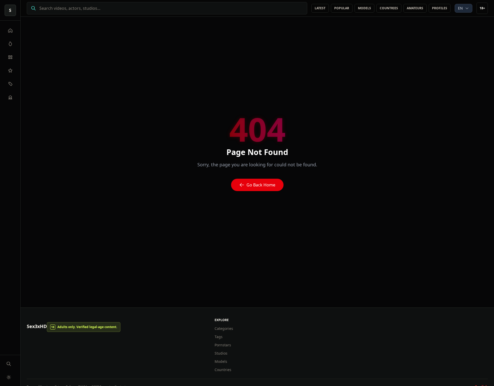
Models (364, 8)
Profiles (439, 8)
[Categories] (10, 57)
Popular (341, 8)
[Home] (10, 30)
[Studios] (10, 97)
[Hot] (10, 43)
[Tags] (10, 84)
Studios (221, 353)
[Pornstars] (10, 70)
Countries (389, 8)
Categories (224, 328)
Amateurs (415, 8)
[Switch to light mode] (8, 377)
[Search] (8, 364)
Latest (320, 8)
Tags (219, 336)
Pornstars (223, 344)
